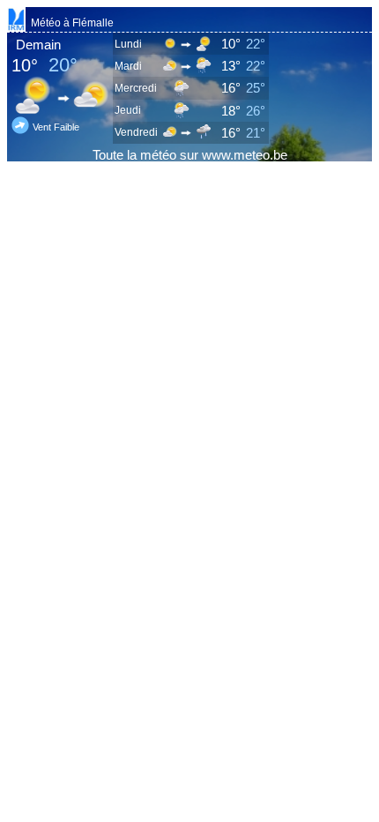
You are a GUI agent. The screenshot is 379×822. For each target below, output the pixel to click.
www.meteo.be (244, 154)
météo (158, 154)
